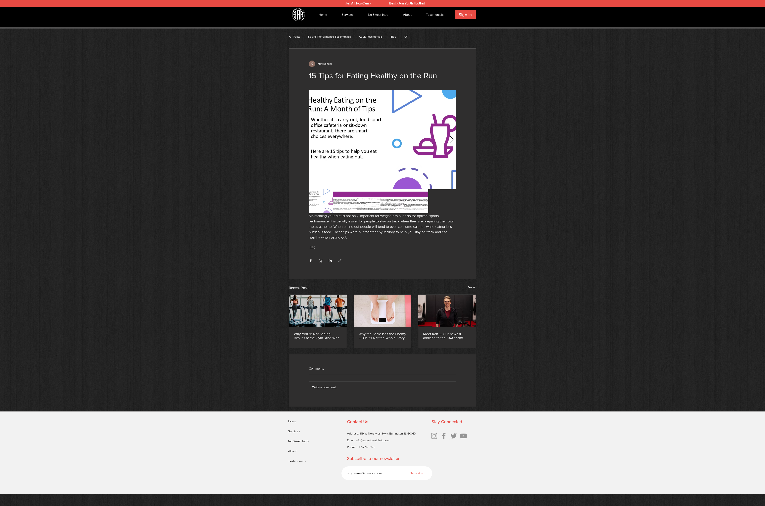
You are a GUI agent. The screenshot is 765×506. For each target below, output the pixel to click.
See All (472, 287)
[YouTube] (463, 436)
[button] (347, 14)
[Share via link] (340, 260)
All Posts (294, 36)
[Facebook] (444, 436)
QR (406, 36)
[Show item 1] (321, 201)
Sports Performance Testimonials (329, 36)
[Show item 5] (416, 201)
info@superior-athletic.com (372, 440)
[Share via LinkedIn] (330, 260)
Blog (393, 36)
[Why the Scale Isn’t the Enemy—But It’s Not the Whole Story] (382, 311)
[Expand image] (382, 139)
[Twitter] (453, 436)
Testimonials (297, 461)
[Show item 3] (369, 201)
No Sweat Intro (298, 441)
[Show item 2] (345, 201)
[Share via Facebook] (311, 260)
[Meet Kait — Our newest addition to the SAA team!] (447, 311)
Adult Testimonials (370, 36)
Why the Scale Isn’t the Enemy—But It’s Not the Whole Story (382, 336)
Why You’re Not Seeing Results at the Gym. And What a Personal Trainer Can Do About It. (317, 336)
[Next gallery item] (451, 140)
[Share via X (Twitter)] (320, 260)
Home (292, 421)
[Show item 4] (392, 201)
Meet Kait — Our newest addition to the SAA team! (443, 336)
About (292, 451)
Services (294, 431)
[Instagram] (434, 436)
